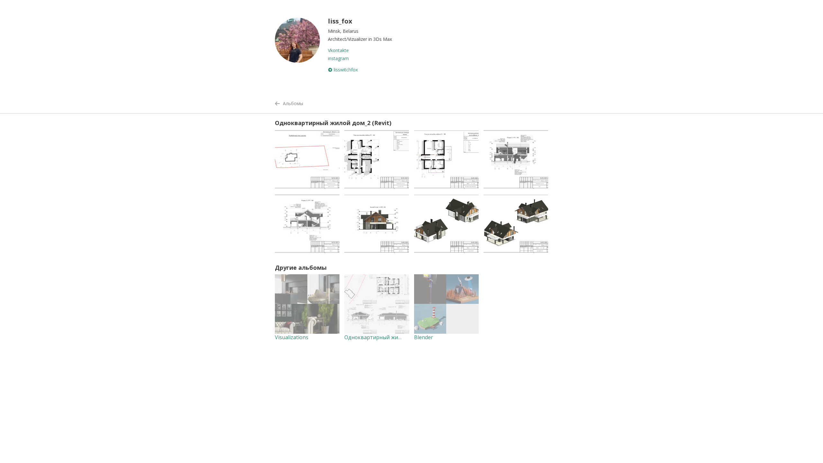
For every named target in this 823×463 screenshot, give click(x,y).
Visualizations (291, 337)
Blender (423, 337)
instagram (338, 58)
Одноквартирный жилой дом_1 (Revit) (392, 337)
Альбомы (293, 103)
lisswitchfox (345, 70)
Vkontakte (338, 50)
